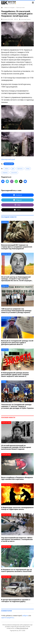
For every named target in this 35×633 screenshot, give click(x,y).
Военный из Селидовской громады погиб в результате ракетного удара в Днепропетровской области (17, 342)
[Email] (25, 181)
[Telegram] (7, 181)
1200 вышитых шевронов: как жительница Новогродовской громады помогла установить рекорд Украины (16, 310)
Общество (5, 286)
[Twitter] (20, 181)
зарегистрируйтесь (7, 618)
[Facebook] (2, 181)
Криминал (5, 222)
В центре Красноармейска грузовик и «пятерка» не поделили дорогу (15, 600)
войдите (25, 615)
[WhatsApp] (16, 181)
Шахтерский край (8, 159)
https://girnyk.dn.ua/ (22, 628)
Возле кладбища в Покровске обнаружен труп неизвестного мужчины (17, 478)
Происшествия (9, 164)
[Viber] (11, 181)
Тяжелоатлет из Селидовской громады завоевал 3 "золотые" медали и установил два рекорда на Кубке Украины (17, 406)
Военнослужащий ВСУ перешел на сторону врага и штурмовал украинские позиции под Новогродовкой (16, 246)
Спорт (3, 381)
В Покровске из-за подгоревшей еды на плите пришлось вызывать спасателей (16, 570)
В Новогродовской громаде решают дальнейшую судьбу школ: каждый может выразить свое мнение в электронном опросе (15, 374)
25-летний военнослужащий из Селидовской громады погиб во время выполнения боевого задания (16, 447)
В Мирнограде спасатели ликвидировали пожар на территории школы (17, 508)
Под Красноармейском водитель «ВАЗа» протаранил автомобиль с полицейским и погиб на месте (17, 539)
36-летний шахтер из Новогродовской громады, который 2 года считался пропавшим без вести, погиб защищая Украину (16, 278)
